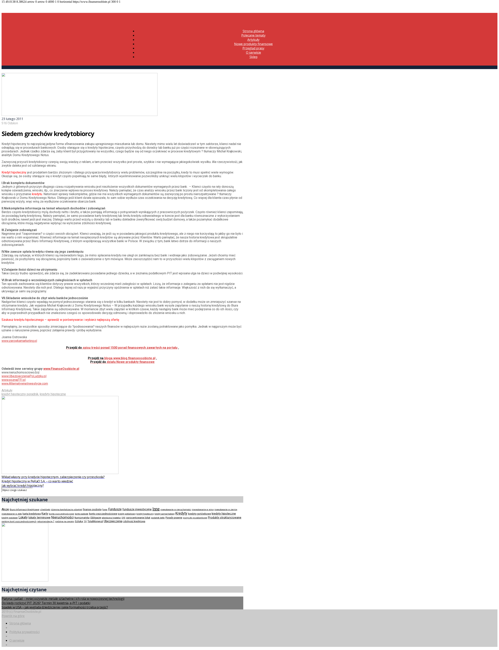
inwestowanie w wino (203, 509)
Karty (45, 513)
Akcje (5, 509)
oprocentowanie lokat (138, 517)
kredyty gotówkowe (199, 513)
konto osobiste (81, 514)
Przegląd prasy (253, 48)
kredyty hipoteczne (53, 394)
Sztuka (79, 521)
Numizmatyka (81, 517)
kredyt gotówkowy (127, 513)
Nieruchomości (62, 517)
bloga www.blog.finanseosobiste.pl (121, 358)
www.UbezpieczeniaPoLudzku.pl (24, 376)
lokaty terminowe (39, 517)
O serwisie (253, 52)
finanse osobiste (92, 509)
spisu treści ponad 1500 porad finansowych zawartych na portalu (121, 347)
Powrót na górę (13, 616)
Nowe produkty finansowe (253, 44)
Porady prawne (173, 517)
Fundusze (115, 509)
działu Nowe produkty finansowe (122, 362)
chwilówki (45, 509)
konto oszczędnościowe (103, 513)
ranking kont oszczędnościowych (19, 521)
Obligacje (95, 517)
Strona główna (253, 31)
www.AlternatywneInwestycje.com (25, 383)
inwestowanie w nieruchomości (175, 509)
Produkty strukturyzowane (224, 517)
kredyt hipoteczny (145, 514)
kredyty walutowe (10, 518)
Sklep (253, 57)
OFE (123, 518)
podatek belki (158, 517)
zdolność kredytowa (134, 521)
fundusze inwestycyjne (137, 509)
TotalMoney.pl (95, 521)
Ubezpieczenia (113, 521)
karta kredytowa (32, 513)
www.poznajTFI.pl (14, 380)
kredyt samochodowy (165, 514)
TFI (85, 521)
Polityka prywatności (24, 632)
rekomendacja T (45, 521)
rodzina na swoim (64, 521)
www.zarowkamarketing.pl (19, 341)
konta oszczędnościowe (61, 514)
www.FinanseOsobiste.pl (61, 369)
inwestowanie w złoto (12, 514)
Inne (156, 509)
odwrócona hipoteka (111, 518)
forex (104, 509)
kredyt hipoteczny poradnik (20, 394)
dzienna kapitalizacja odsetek (66, 509)
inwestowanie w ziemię (225, 509)
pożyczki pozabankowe (195, 518)
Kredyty (181, 513)
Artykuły (253, 39)
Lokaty (23, 517)
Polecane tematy (253, 35)
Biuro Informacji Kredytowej (24, 509)
